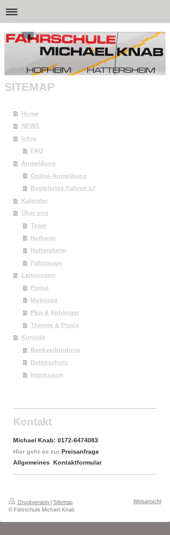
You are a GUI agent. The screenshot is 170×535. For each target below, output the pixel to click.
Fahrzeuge (46, 262)
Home (29, 113)
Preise (40, 287)
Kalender (34, 200)
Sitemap (63, 502)
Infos (29, 138)
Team (38, 225)
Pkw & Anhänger (55, 312)
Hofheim (43, 237)
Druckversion (34, 502)
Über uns (34, 212)
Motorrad (44, 300)
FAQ (37, 150)
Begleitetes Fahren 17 (63, 187)
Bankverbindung (55, 349)
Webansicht (147, 501)
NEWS (30, 125)
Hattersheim (48, 250)
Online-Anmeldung (59, 175)
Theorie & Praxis (55, 324)
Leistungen (38, 274)
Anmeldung (38, 163)
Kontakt (33, 337)
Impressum (47, 374)
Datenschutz (49, 362)
